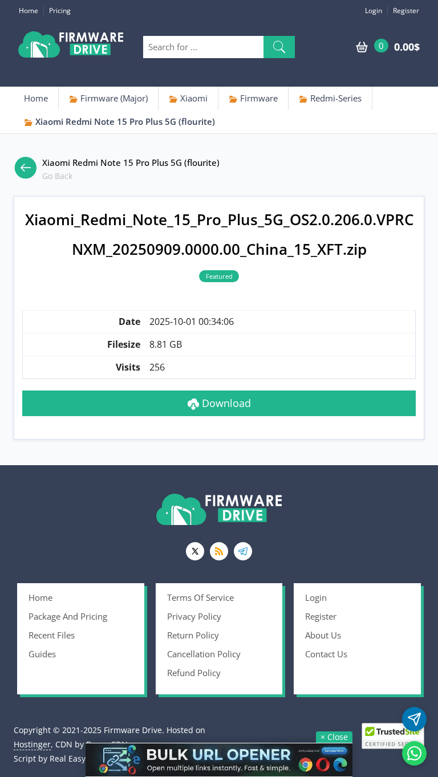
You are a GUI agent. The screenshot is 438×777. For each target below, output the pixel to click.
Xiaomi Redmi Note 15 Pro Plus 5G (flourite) (124, 121)
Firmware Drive (71, 47)
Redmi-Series (335, 98)
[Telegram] (243, 551)
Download (225, 403)
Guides (42, 654)
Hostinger (32, 744)
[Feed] (219, 551)
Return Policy (193, 635)
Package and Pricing (68, 616)
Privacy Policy (194, 616)
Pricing (60, 10)
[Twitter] (195, 551)
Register (406, 10)
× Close (334, 736)
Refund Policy (194, 672)
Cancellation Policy (204, 654)
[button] (279, 47)
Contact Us (326, 654)
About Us (323, 635)
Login (373, 10)
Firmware (258, 98)
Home (28, 10)
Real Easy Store (79, 758)
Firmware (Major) (113, 98)
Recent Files (52, 635)
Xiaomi (193, 98)
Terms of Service (200, 597)
